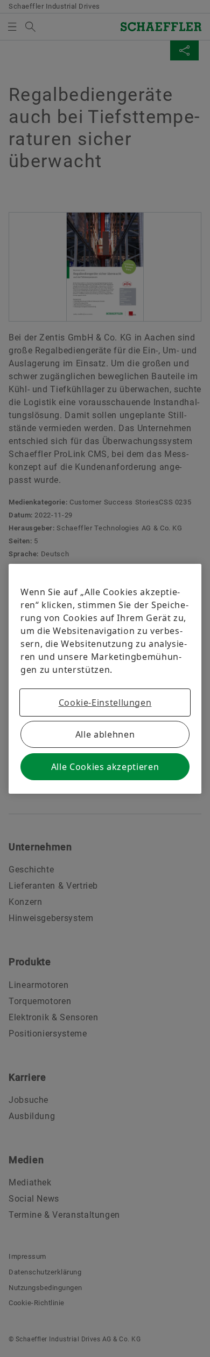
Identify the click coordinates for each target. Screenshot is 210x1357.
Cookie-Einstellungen (105, 702)
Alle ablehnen (105, 734)
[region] (105, 679)
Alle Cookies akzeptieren (105, 767)
